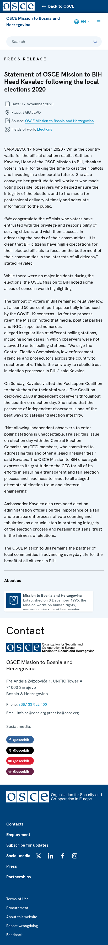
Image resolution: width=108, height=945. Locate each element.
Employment (18, 834)
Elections (44, 129)
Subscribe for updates (27, 845)
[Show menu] (98, 21)
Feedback (14, 934)
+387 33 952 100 (33, 704)
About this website (21, 916)
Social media (18, 855)
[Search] (95, 41)
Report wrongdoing (22, 925)
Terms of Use (17, 898)
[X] (38, 856)
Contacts (15, 824)
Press (11, 866)
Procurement (17, 907)
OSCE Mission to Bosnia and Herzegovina (33, 21)
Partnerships (18, 877)
